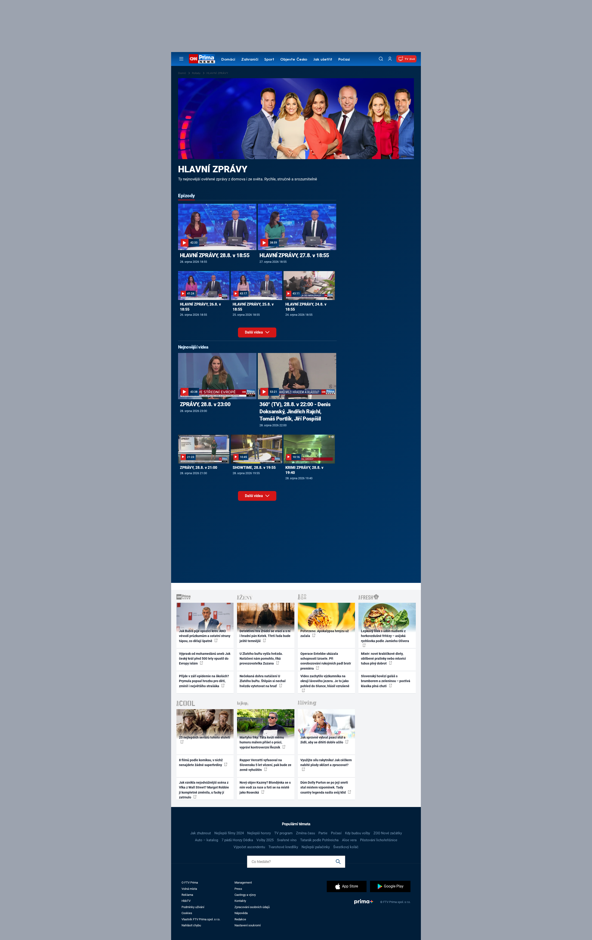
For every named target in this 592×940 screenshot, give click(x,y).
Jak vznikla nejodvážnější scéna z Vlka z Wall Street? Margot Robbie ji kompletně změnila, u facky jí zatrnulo (204, 790)
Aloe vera (349, 840)
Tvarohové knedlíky (283, 847)
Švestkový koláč (345, 847)
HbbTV (186, 901)
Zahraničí (249, 60)
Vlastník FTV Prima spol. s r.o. (201, 919)
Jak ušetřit (322, 60)
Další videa (254, 332)
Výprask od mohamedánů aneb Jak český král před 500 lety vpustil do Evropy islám (204, 658)
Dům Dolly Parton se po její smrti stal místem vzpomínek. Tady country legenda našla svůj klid (324, 787)
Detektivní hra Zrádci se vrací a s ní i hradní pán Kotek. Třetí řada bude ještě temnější (265, 636)
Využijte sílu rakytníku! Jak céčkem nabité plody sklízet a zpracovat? (326, 762)
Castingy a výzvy (245, 895)
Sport (269, 60)
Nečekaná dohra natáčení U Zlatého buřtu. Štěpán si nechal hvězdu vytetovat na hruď (263, 681)
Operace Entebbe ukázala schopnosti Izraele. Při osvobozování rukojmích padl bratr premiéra (325, 661)
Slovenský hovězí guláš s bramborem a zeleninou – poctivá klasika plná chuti (385, 681)
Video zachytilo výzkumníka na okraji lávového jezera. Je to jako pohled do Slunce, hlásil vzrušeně (324, 681)
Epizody (186, 195)
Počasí (344, 60)
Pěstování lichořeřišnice (378, 840)
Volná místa (189, 889)
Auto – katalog (206, 840)
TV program (283, 833)
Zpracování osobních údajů (252, 907)
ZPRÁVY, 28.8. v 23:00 (205, 404)
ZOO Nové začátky (387, 833)
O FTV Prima (190, 882)
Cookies (187, 913)
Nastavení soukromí (247, 925)
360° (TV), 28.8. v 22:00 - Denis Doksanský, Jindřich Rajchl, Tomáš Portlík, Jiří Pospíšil (294, 411)
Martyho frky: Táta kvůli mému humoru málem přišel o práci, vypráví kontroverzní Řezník (262, 742)
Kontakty (240, 901)
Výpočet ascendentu (249, 847)
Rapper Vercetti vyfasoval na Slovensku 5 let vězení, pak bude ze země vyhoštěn (265, 765)
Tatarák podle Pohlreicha (319, 840)
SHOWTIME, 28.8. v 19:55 (254, 467)
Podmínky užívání (193, 907)
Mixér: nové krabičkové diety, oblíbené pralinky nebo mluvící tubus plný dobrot (383, 658)
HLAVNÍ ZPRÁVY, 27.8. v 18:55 (294, 255)
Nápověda (241, 913)
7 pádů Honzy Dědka (237, 840)
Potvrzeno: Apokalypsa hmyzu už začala (324, 633)
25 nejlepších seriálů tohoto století (204, 737)
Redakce (240, 919)
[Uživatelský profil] (390, 59)
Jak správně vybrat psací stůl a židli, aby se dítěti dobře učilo (322, 740)
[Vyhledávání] (381, 59)
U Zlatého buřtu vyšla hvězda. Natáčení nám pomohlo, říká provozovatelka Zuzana (261, 658)
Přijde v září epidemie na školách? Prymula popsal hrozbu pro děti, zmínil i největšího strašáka (204, 681)
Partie (322, 833)
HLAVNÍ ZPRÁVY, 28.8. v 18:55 (214, 255)
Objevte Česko (293, 60)
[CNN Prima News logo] (202, 58)
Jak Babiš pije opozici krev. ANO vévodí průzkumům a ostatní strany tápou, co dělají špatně (204, 636)
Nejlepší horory (259, 833)
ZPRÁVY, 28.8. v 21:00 (198, 467)
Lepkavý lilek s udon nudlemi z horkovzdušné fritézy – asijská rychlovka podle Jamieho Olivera (385, 636)
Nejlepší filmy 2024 (229, 833)
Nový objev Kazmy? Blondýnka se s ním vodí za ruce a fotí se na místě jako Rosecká (265, 787)
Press (238, 889)
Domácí (228, 60)
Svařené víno (287, 840)
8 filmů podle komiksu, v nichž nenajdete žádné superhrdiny (201, 762)
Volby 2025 (265, 840)
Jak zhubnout (200, 833)
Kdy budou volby (357, 833)
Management (243, 882)
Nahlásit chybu (191, 925)
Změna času (305, 833)
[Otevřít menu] (181, 59)
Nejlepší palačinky (316, 847)
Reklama (187, 895)
